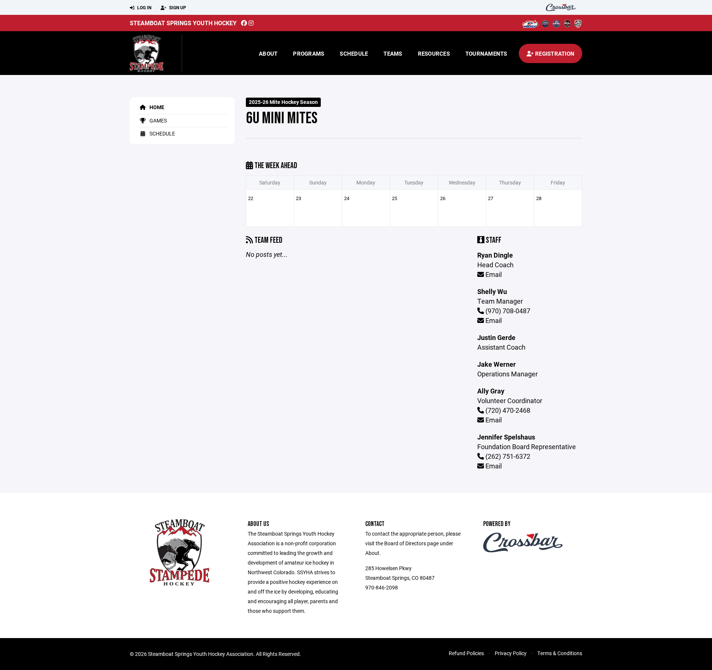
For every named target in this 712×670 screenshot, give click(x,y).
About (268, 53)
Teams (392, 53)
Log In (143, 7)
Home (156, 107)
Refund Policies (466, 653)
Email (493, 274)
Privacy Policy (511, 653)
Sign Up (177, 7)
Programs (308, 53)
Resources (434, 53)
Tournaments (486, 53)
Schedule (354, 53)
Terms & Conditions (559, 653)
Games (157, 120)
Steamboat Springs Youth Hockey (183, 23)
